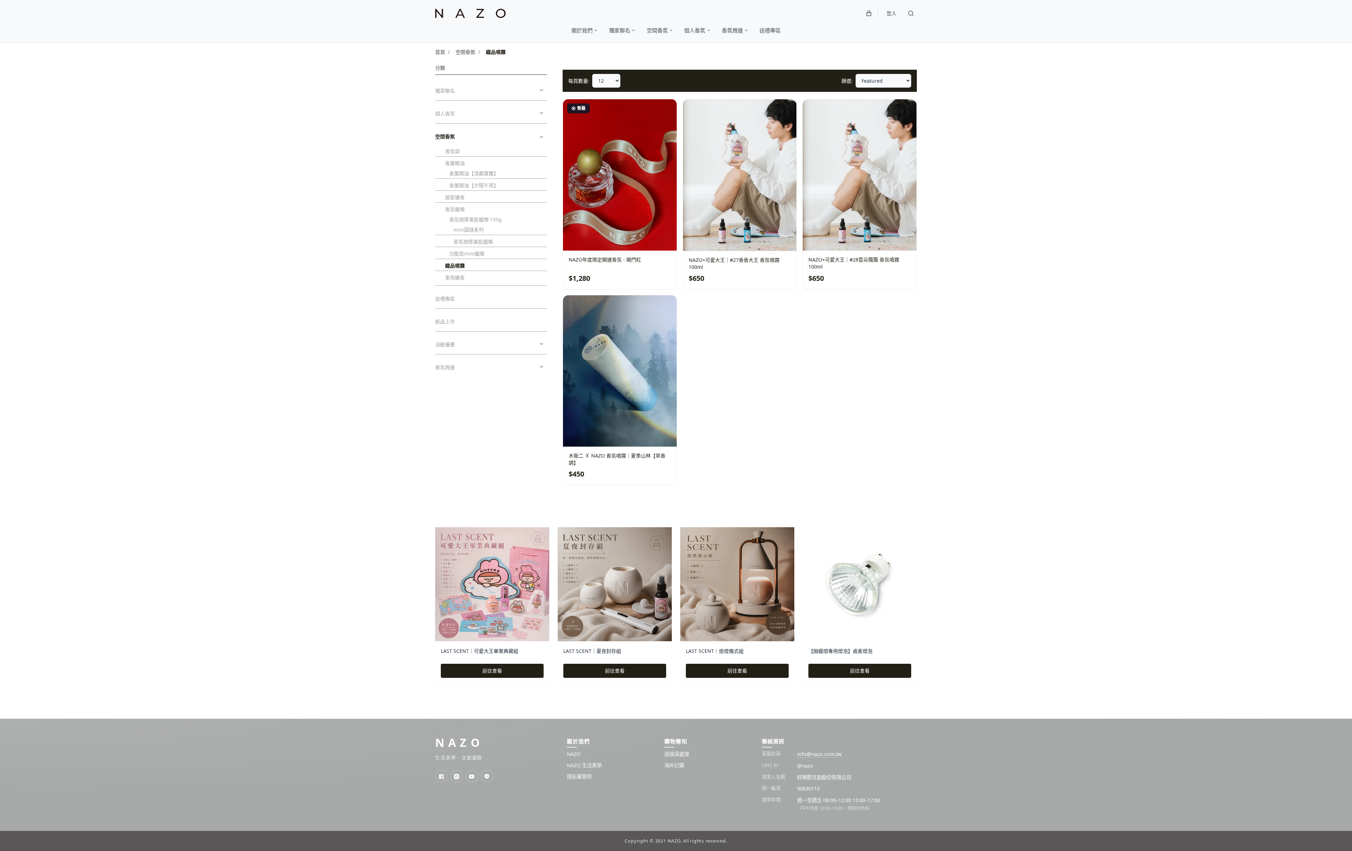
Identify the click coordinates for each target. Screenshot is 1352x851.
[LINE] (487, 776)
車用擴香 (455, 277)
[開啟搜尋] (911, 13)
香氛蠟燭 (455, 209)
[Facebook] (441, 776)
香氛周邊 (445, 367)
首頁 (440, 52)
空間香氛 (465, 52)
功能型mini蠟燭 (466, 253)
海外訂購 (674, 765)
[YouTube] (471, 776)
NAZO (459, 742)
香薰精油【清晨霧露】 (474, 173)
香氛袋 (452, 151)
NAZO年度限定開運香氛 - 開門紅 (605, 259)
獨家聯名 (445, 90)
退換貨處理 (676, 754)
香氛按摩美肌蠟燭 (473, 241)
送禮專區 (445, 298)
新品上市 (445, 321)
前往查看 (492, 670)
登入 (891, 13)
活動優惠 (445, 344)
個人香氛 (445, 113)
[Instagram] (456, 776)
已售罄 (649, 237)
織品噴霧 (455, 265)
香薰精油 (455, 163)
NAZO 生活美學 (584, 765)
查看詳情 (596, 237)
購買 (769, 238)
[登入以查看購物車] (869, 13)
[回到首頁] (470, 13)
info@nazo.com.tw (819, 754)
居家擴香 (455, 197)
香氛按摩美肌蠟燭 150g (475, 219)
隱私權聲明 (579, 776)
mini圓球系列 (468, 229)
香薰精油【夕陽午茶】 (474, 185)
